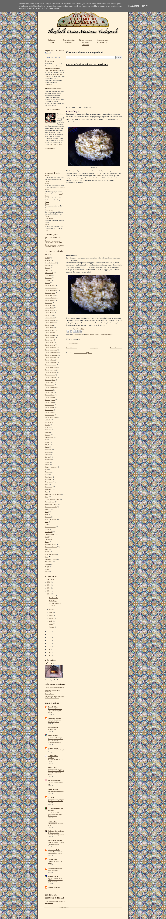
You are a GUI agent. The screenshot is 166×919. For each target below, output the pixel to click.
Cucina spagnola (50, 400)
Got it (145, 6)
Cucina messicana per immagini (54, 687)
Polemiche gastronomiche (53, 494)
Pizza (46, 492)
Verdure (47, 564)
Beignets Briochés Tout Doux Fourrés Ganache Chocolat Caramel (56, 801)
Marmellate (48, 459)
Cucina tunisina (49, 407)
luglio (51, 612)
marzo (51, 624)
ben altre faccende (56, 144)
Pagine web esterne (51, 467)
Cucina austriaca (50, 295)
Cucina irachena (50, 332)
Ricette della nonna (51, 504)
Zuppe (47, 572)
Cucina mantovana (50, 347)
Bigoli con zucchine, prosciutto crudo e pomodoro (56, 834)
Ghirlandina (48, 84)
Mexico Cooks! (52, 767)
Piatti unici (48, 489)
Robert (47, 175)
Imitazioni (48, 450)
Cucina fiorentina (50, 320)
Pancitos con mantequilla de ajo (55, 783)
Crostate (47, 283)
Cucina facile (49, 315)
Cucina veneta (49, 415)
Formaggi (48, 435)
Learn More (133, 6)
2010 (49, 646)
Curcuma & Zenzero (54, 718)
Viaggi (47, 566)
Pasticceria (48, 479)
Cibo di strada (49, 273)
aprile (51, 621)
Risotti (47, 514)
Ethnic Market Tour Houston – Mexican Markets (56, 843)
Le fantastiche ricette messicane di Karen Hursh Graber (54, 697)
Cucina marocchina (51, 350)
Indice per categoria (51, 41)
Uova (46, 557)
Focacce (47, 432)
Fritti (46, 440)
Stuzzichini (48, 539)
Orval (99, 175)
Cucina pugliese (50, 380)
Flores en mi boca (53, 870)
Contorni (47, 280)
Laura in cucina (53, 748)
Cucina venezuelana (51, 417)
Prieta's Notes (52, 859)
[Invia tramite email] (68, 331)
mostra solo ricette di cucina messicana (87, 64)
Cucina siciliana (49, 395)
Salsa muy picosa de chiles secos (55, 824)
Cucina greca (49, 325)
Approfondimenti (50, 263)
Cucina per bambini (51, 372)
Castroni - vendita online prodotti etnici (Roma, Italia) (53, 241)
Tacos (47, 542)
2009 (49, 649)
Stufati (47, 537)
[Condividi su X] (74, 331)
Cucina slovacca (50, 397)
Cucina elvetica (49, 313)
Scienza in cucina (50, 527)
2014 (49, 634)
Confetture (48, 278)
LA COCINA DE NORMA (53, 757)
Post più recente (71, 348)
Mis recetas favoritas (54, 780)
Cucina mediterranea (51, 355)
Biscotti (47, 268)
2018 (49, 588)
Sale (46, 522)
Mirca (47, 189)
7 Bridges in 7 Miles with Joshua (55, 862)
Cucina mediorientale (51, 352)
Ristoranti (48, 517)
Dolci (46, 427)
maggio (51, 618)
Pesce (46, 484)
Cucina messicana (50, 357)
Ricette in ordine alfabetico (69, 41)
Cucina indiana (49, 327)
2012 (49, 640)
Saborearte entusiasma (55, 869)
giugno (51, 615)
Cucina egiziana (50, 310)
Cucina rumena (49, 385)
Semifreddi (48, 532)
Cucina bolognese (50, 298)
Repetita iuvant (49, 502)
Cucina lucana (49, 342)
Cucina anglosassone (51, 290)
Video (47, 569)
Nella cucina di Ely (54, 850)
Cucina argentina (50, 293)
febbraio (51, 627)
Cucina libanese (49, 337)
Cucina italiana (49, 335)
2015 (49, 631)
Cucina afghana (49, 285)
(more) (47, 181)
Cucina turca (49, 410)
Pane (46, 469)
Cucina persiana (50, 375)
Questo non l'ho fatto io (52, 499)
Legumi (47, 457)
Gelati (47, 447)
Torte (46, 549)
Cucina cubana (49, 305)
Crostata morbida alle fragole (56, 750)
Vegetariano (48, 562)
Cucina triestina (49, 405)
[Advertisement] (94, 87)
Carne (47, 270)
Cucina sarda (49, 390)
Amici (47, 258)
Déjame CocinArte (54, 887)
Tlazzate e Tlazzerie (51, 547)
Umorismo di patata (51, 554)
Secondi (47, 529)
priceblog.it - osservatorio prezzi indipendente (55, 902)
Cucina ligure (49, 340)
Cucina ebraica (49, 308)
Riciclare (47, 509)
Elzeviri (47, 430)
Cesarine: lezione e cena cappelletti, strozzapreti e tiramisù (55, 710)
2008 (49, 652)
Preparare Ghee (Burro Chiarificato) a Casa (54, 721)
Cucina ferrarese (50, 318)
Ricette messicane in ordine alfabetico (85, 42)
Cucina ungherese (50, 412)
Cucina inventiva (50, 330)
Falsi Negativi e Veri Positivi (56, 791)
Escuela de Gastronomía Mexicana (52, 690)
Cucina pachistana (50, 370)
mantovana (48, 70)
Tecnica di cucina (50, 544)
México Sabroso (53, 735)
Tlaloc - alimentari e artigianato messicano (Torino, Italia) (54, 245)
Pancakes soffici (53, 598)
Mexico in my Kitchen (55, 840)
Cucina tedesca (49, 402)
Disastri (47, 425)
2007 (49, 655)
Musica (47, 462)
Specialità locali (49, 534)
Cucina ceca (48, 303)
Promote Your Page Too (52, 57)
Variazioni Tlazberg (51, 559)
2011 (49, 643)
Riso (46, 512)
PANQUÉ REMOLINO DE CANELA (55, 760)
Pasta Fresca (48, 477)
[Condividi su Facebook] (77, 331)
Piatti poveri (48, 487)
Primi (46, 497)
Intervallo (48, 452)
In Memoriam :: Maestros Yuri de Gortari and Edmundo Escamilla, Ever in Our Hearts (56, 771)
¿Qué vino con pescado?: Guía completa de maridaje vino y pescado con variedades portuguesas (55, 739)
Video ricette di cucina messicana (102, 41)
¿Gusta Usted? (52, 822)
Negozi (47, 464)
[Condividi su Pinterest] (80, 331)
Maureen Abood (53, 727)
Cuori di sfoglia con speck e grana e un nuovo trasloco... (55, 852)
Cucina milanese (50, 360)
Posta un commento (73, 343)
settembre (52, 609)
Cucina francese (50, 323)
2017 (49, 591)
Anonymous (49, 210)
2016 (49, 594)
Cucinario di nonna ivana (56, 831)
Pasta (46, 474)
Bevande (47, 265)
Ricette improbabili (51, 507)
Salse (46, 524)
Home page (94, 348)
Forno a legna (49, 437)
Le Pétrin (51, 797)
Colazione (48, 275)
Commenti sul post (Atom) (83, 353)
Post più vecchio (116, 348)
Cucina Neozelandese (51, 367)
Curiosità (47, 420)
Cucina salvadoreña (51, 387)
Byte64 (47, 183)
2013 (49, 637)
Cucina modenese (50, 362)
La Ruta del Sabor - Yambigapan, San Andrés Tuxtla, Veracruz (55, 814)
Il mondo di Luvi (53, 707)
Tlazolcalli (48, 53)
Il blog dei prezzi (53, 876)
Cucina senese (49, 392)
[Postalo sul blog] (71, 331)
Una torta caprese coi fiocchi (55, 604)
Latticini (47, 454)
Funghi (47, 444)
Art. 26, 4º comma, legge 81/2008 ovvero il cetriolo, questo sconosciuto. (55, 880)
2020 (49, 582)
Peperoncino (49, 482)
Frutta (47, 442)
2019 (49, 585)
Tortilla (47, 552)
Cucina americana (50, 288)
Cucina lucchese (50, 345)
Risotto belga (53, 601)
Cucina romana (49, 382)
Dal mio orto (49, 422)
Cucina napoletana (50, 365)
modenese (55, 70)
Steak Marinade (52, 729)
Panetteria (48, 472)
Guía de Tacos (49, 694)
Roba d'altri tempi (50, 519)
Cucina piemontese (50, 377)
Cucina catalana (49, 300)
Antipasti (47, 260)
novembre (52, 596)
